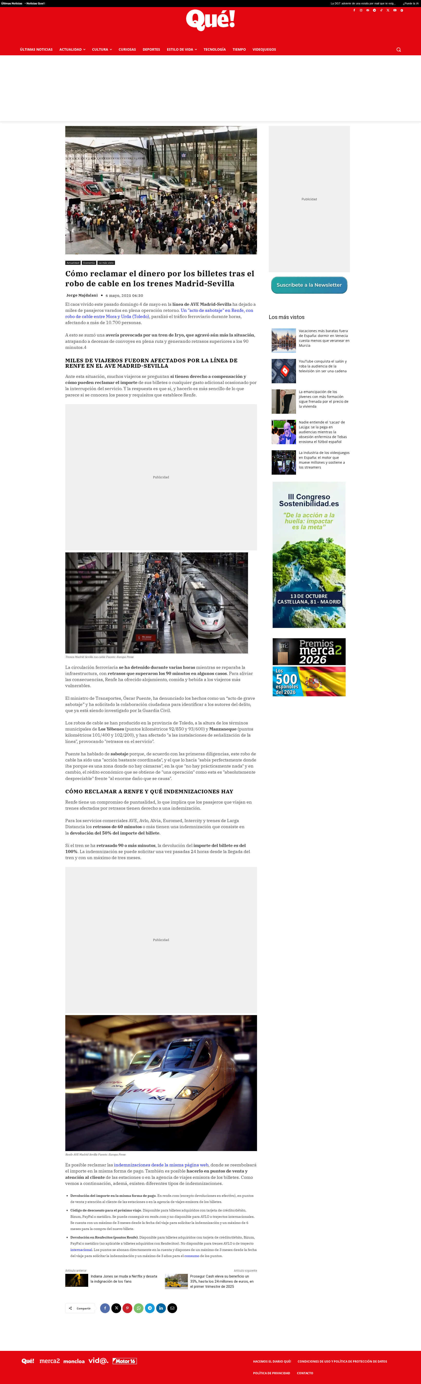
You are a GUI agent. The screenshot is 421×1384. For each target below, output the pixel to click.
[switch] (271, 690)
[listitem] (210, 679)
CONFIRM (177, 763)
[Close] (294, 613)
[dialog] (210, 692)
